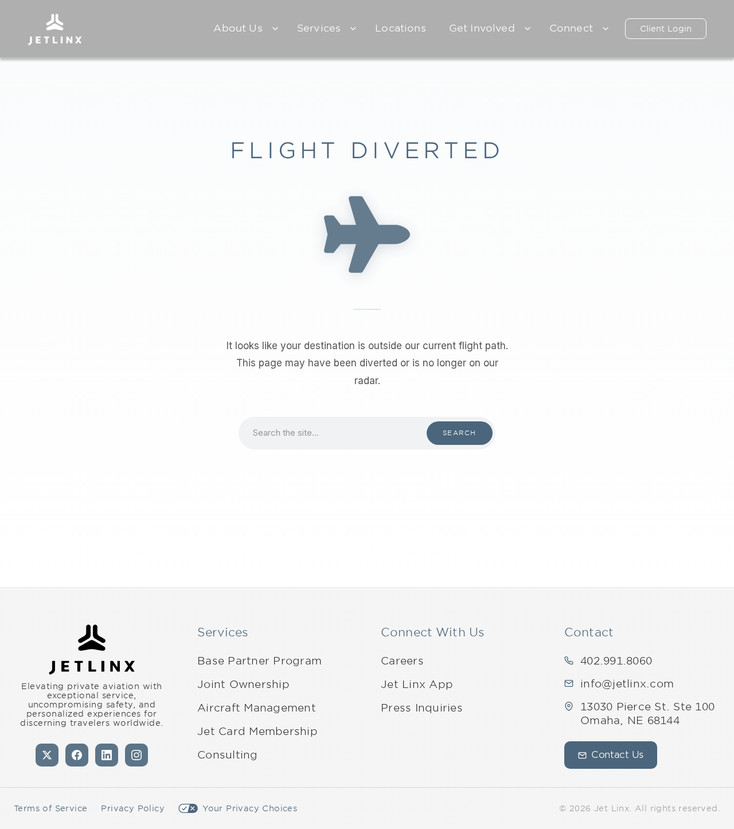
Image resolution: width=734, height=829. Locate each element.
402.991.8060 (616, 661)
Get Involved (482, 28)
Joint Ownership (243, 684)
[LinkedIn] (106, 755)
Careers (402, 661)
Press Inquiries (422, 708)
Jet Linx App (417, 684)
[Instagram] (136, 755)
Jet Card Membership (257, 731)
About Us (237, 28)
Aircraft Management (256, 708)
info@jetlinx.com (627, 684)
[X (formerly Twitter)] (47, 755)
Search (460, 433)
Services (319, 28)
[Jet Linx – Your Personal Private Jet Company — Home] (55, 28)
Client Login (666, 28)
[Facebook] (76, 755)
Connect (571, 28)
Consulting (227, 755)
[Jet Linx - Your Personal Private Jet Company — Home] (92, 649)
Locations (400, 28)
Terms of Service (50, 808)
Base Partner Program (259, 661)
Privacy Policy (133, 808)
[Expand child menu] (275, 28)
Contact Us (617, 754)
